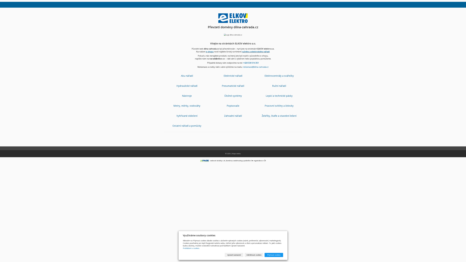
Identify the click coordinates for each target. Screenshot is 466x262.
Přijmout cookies (274, 255)
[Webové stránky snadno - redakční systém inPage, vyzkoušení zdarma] (204, 160)
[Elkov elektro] (233, 18)
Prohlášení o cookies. (191, 248)
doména (229, 161)
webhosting (238, 161)
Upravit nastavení (234, 255)
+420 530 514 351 (251, 62)
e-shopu (210, 51)
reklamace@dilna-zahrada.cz (256, 67)
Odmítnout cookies (254, 255)
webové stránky (216, 161)
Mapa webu (236, 153)
